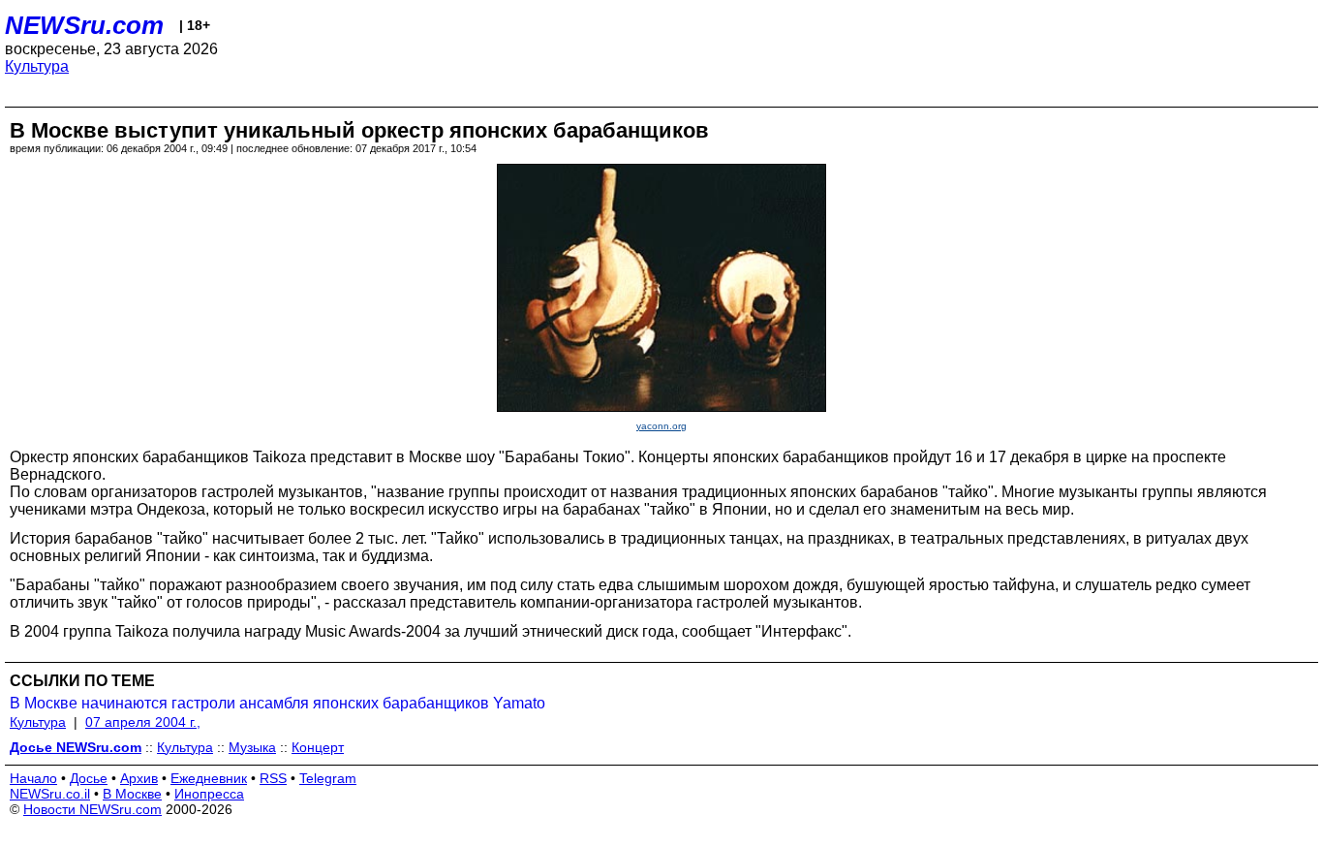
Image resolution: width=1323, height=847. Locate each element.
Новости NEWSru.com (92, 809)
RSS (273, 778)
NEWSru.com (84, 25)
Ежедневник (208, 778)
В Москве (132, 793)
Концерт (318, 747)
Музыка (252, 747)
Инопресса (209, 793)
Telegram (327, 778)
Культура (37, 66)
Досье (89, 778)
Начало (33, 778)
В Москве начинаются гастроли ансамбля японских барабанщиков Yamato (277, 703)
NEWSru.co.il (50, 793)
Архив (139, 778)
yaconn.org (661, 426)
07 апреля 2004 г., (142, 722)
